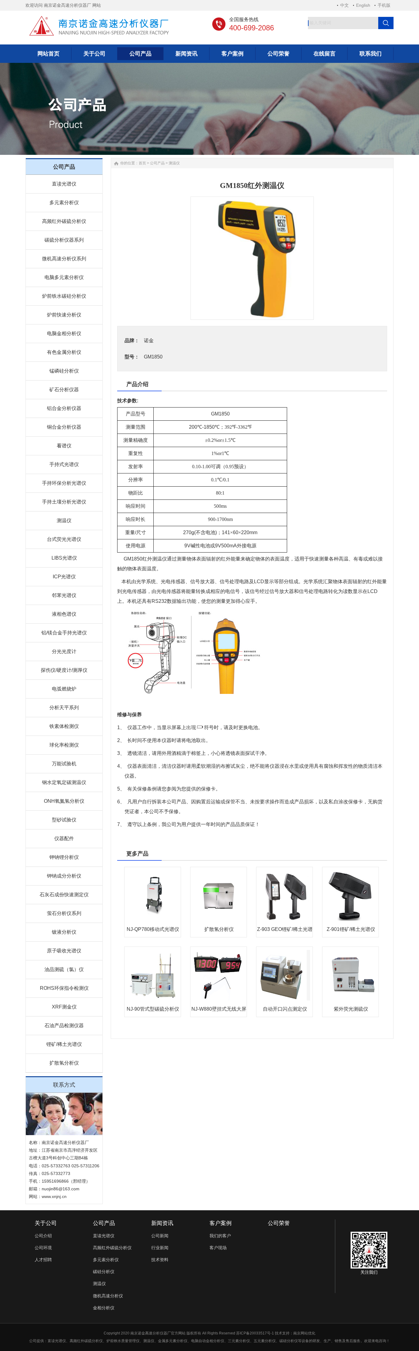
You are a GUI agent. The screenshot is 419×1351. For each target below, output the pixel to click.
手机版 (384, 5)
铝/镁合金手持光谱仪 (64, 632)
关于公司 (46, 1223)
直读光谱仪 (64, 183)
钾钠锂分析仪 (64, 857)
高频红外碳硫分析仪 (64, 221)
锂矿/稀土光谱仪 (64, 1044)
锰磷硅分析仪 (64, 370)
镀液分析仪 (64, 932)
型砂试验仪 (64, 819)
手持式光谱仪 (64, 464)
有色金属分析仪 (64, 352)
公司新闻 (159, 1235)
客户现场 (218, 1247)
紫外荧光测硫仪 (351, 1009)
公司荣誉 (279, 1223)
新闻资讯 (162, 1223)
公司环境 (43, 1247)
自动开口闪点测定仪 (285, 1009)
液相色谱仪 (64, 614)
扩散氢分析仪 (64, 1063)
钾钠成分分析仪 (64, 875)
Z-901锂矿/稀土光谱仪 (351, 929)
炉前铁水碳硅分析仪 (64, 296)
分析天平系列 (64, 707)
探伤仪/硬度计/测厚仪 (64, 670)
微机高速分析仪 (108, 1295)
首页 (142, 163)
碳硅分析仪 (103, 1271)
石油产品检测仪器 (64, 1025)
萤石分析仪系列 (64, 913)
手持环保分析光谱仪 (64, 483)
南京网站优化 (304, 1333)
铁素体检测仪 (64, 726)
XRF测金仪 (64, 1006)
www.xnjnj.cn (54, 1196)
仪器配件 (64, 838)
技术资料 (159, 1259)
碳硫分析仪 (93, 1341)
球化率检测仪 (64, 745)
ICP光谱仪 (64, 576)
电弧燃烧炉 (64, 688)
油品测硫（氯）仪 (64, 969)
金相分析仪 (103, 1307)
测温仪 (64, 520)
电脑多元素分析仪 (64, 277)
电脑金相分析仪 (64, 333)
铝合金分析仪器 (64, 408)
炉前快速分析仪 (64, 314)
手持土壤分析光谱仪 (64, 501)
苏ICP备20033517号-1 (255, 1333)
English (363, 5)
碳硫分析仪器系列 (64, 240)
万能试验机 (64, 763)
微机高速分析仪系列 (64, 258)
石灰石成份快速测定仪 (64, 894)
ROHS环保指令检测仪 (64, 988)
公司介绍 (43, 1235)
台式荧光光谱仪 (64, 539)
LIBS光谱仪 (64, 558)
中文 (344, 5)
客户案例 (221, 1223)
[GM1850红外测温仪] (252, 258)
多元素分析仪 (64, 202)
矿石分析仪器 (64, 389)
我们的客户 (220, 1235)
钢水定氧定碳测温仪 (64, 782)
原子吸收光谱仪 (64, 950)
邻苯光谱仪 (64, 595)
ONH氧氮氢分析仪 (64, 801)
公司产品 (157, 163)
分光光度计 (64, 651)
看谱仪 (64, 445)
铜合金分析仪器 (64, 427)
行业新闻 (159, 1247)
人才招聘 (43, 1259)
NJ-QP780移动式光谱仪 (153, 929)
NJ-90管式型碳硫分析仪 (153, 1009)
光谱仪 (60, 1341)
